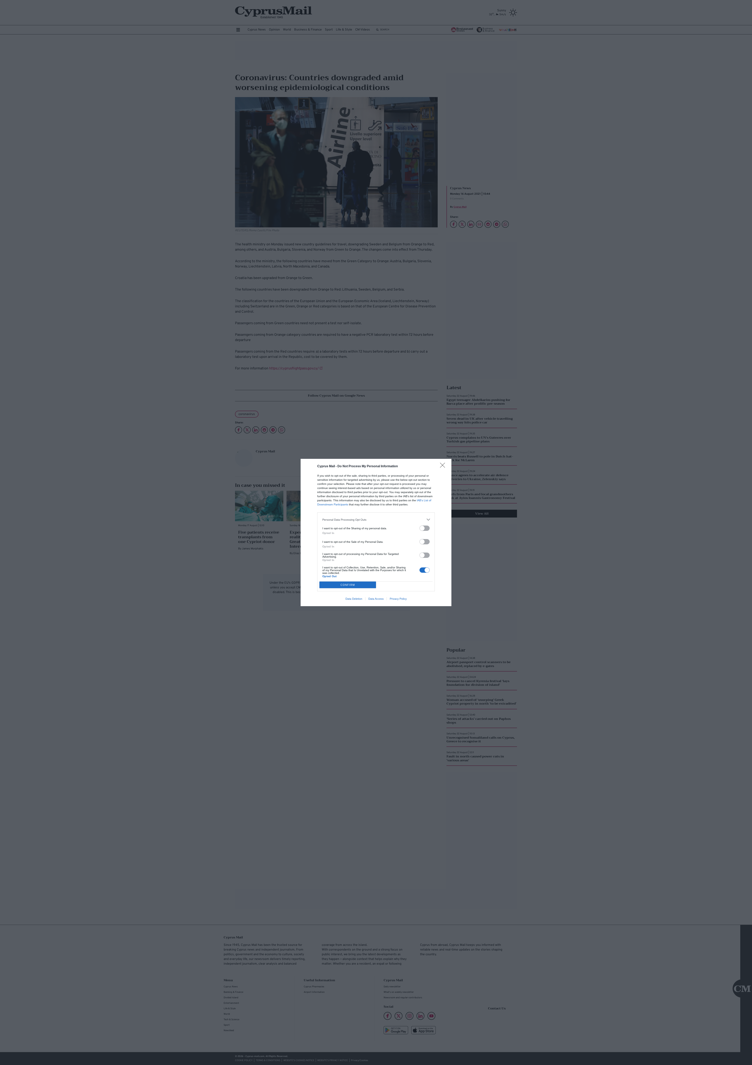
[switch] (424, 528)
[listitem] (376, 520)
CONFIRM (348, 584)
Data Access (376, 598)
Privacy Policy (398, 598)
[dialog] (376, 532)
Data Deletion (353, 598)
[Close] (443, 466)
